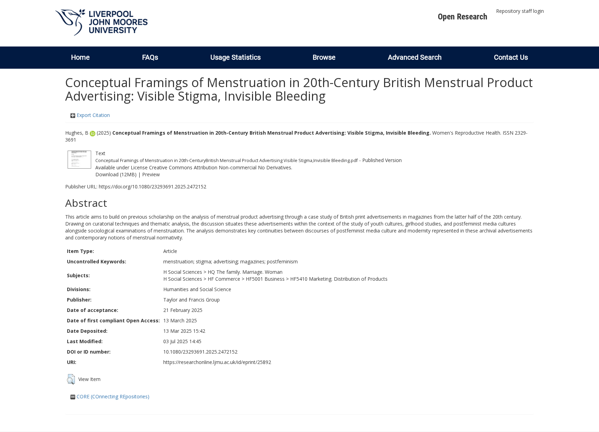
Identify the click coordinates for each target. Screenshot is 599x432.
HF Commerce (224, 279)
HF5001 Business (265, 279)
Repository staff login (520, 11)
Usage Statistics (235, 57)
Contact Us (511, 57)
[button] (71, 379)
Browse (324, 57)
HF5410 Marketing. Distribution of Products (339, 279)
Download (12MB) (116, 174)
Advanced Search (415, 57)
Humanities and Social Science (197, 289)
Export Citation (92, 115)
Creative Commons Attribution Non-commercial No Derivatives (220, 167)
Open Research (462, 17)
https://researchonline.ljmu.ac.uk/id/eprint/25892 (217, 362)
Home (80, 57)
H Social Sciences (182, 272)
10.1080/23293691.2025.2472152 (200, 351)
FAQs (150, 57)
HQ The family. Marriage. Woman (245, 272)
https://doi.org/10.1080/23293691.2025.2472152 (152, 186)
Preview (151, 174)
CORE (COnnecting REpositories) (112, 396)
